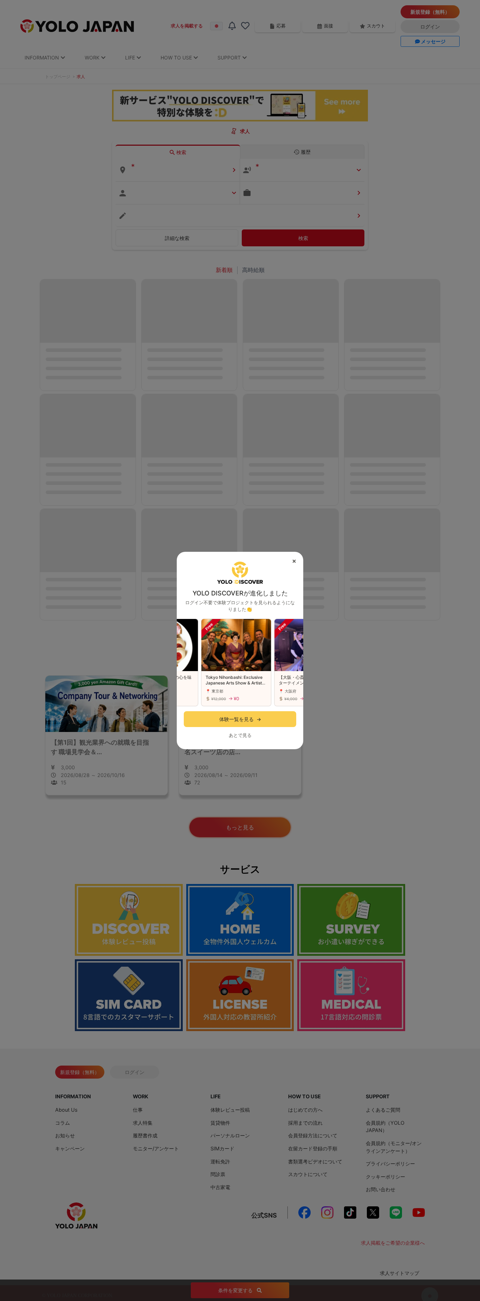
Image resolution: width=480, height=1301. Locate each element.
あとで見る (240, 735)
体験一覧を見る (240, 719)
